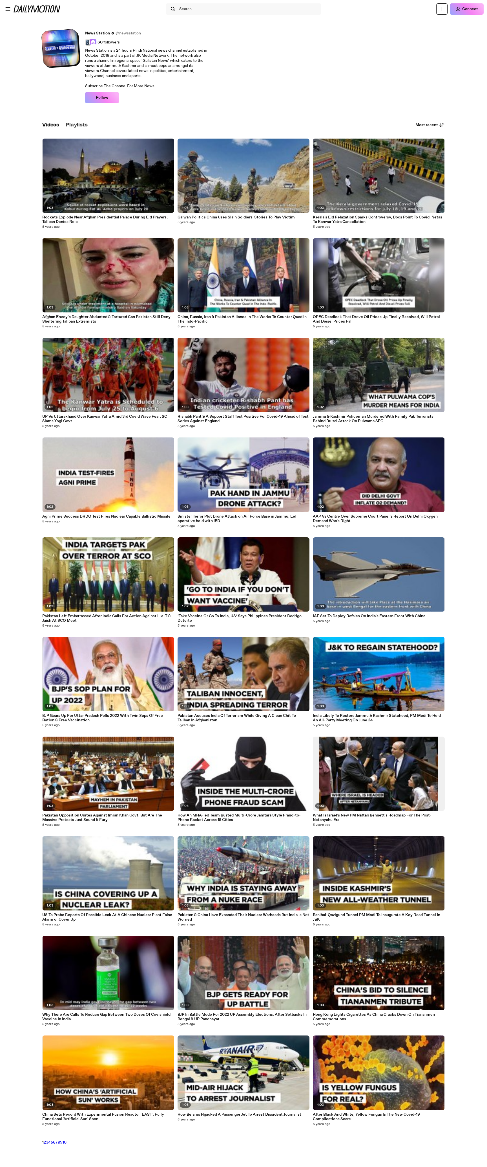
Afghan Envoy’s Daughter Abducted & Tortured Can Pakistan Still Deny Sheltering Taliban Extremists (106, 319)
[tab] (50, 125)
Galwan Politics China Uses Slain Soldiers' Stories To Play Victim (236, 217)
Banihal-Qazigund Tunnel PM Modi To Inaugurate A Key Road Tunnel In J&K (376, 917)
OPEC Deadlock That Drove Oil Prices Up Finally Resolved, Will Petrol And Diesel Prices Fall (376, 319)
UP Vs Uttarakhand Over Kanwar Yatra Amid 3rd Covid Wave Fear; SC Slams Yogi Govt (104, 418)
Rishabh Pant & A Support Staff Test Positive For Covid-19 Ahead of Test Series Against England (243, 418)
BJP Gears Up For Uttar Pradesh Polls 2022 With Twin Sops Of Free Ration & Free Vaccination (102, 717)
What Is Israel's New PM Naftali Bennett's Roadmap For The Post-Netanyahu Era (372, 817)
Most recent (426, 125)
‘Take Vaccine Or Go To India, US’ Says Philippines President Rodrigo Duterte (240, 618)
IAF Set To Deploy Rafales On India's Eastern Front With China (369, 616)
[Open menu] (7, 9)
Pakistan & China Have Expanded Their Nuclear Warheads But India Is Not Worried (243, 917)
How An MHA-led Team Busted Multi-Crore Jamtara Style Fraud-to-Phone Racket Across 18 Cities (239, 817)
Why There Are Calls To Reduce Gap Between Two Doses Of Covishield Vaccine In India (106, 1016)
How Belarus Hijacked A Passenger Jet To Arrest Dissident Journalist (239, 1114)
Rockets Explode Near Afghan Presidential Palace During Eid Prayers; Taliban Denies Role (105, 219)
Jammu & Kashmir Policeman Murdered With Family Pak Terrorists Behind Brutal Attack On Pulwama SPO (373, 418)
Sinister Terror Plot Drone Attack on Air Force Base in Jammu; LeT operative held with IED (237, 518)
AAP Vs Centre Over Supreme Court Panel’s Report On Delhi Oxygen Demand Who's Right (375, 518)
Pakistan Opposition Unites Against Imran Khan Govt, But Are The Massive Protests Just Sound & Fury (102, 817)
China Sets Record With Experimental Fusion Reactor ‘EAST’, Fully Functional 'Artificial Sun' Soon (103, 1116)
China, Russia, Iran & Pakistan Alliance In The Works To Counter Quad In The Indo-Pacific (242, 319)
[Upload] (442, 9)
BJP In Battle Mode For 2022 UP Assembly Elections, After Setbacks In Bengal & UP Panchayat (242, 1016)
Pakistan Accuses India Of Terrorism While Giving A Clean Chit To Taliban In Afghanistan (237, 717)
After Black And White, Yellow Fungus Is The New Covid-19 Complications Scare (366, 1116)
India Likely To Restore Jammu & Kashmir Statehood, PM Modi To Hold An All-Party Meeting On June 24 (377, 717)
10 (65, 1142)
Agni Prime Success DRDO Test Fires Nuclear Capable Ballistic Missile (106, 516)
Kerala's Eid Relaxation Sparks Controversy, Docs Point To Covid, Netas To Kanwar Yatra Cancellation (377, 219)
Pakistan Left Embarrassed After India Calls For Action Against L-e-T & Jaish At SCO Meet (106, 618)
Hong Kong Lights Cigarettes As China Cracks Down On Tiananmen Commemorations (374, 1016)
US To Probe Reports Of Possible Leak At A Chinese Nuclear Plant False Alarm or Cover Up (107, 917)
